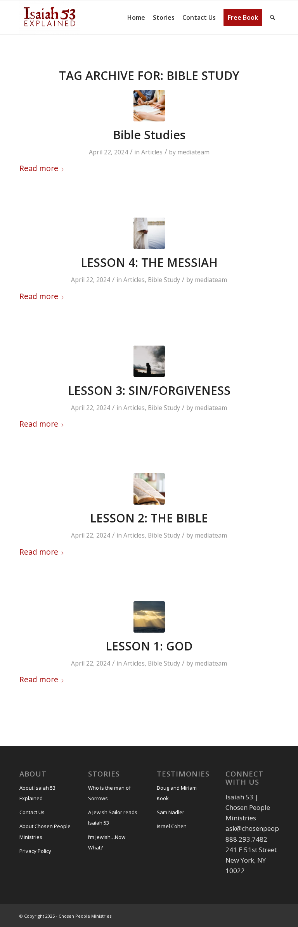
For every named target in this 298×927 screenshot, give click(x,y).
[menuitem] (136, 17)
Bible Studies (149, 135)
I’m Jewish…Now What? (106, 842)
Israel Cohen (172, 826)
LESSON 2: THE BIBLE (149, 518)
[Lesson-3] (149, 361)
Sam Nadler (170, 812)
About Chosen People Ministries (45, 831)
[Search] (272, 17)
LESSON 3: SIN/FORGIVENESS (149, 390)
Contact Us (32, 812)
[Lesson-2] (149, 489)
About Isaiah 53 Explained (37, 793)
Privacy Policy (35, 850)
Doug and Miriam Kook (177, 793)
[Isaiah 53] (49, 17)
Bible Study (164, 279)
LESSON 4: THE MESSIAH (149, 262)
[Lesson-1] (149, 617)
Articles (152, 152)
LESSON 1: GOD (149, 646)
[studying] (149, 105)
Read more (38, 168)
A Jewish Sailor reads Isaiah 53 (112, 817)
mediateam (193, 152)
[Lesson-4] (149, 233)
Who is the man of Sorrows (109, 793)
